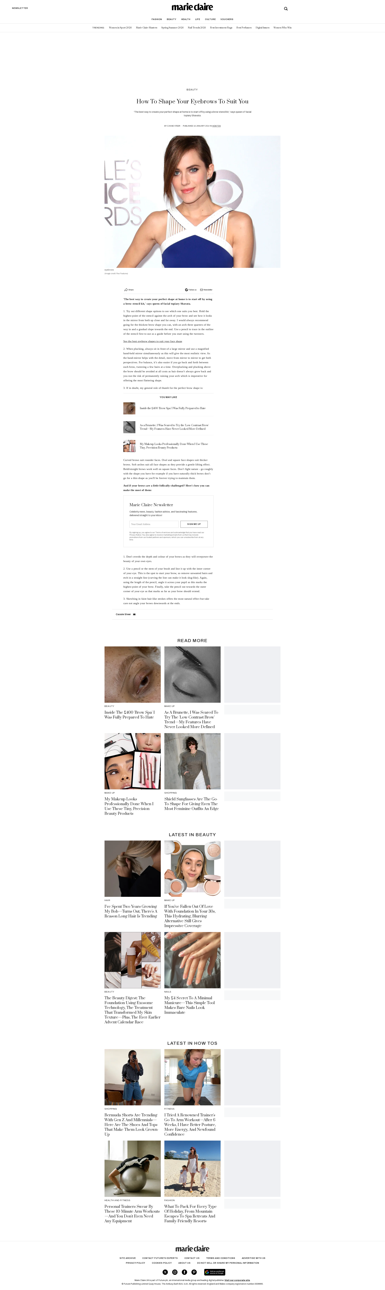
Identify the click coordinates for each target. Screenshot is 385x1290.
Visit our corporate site (237, 1280)
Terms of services (163, 532)
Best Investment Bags (221, 27)
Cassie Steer (173, 126)
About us (184, 1263)
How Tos (216, 126)
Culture (210, 19)
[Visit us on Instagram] (174, 1272)
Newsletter (208, 290)
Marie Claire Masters (146, 27)
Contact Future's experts (160, 1258)
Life (197, 19)
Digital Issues (262, 27)
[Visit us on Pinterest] (194, 1272)
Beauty (171, 19)
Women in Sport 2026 (120, 27)
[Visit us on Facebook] (184, 1272)
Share (131, 290)
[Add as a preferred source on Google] (233, 1272)
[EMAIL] (134, 614)
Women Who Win (283, 27)
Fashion (157, 19)
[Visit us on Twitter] (165, 1272)
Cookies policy (162, 1263)
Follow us (192, 290)
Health (185, 19)
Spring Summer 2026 (172, 27)
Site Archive (128, 1258)
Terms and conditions (220, 1258)
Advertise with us (254, 1258)
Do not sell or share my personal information (228, 1263)
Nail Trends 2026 (197, 27)
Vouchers (226, 19)
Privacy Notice (135, 535)
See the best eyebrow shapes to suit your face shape (152, 341)
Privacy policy (135, 1263)
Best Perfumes (243, 27)
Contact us (192, 1258)
